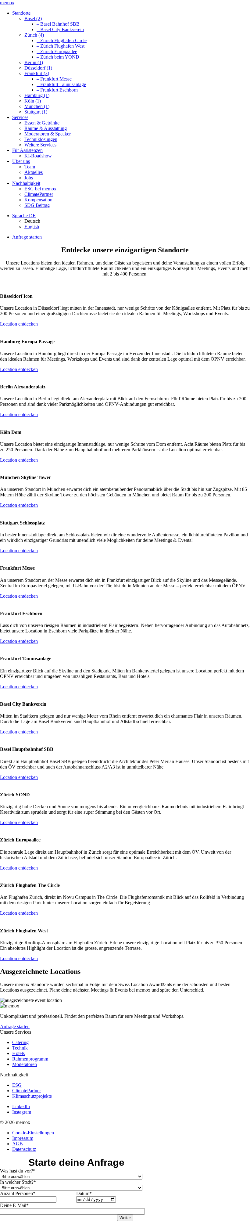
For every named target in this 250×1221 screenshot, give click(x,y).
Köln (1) (32, 100)
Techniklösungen (40, 139)
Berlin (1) (33, 62)
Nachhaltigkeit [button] (26, 183)
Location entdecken (19, 323)
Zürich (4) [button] (34, 35)
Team (29, 166)
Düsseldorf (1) (38, 67)
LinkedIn (21, 1106)
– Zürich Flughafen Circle (62, 40)
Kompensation (38, 199)
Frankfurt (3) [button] (36, 73)
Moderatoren (24, 1064)
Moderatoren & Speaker (47, 133)
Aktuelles (33, 172)
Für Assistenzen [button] (27, 150)
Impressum (22, 1138)
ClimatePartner (38, 194)
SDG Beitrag (37, 205)
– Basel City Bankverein (60, 29)
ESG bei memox (40, 188)
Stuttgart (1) (35, 111)
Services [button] (20, 117)
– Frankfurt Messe (54, 78)
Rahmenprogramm (30, 1058)
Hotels (18, 1053)
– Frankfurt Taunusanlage (61, 84)
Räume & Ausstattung (45, 128)
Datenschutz (24, 1149)
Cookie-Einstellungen (33, 1132)
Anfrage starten (27, 237)
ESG (17, 1085)
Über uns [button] (21, 161)
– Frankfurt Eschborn (57, 89)
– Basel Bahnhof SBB (58, 24)
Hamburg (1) (36, 95)
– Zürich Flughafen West (60, 46)
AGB (17, 1143)
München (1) (36, 106)
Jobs (28, 177)
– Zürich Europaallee (57, 51)
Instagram (21, 1112)
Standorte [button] (21, 13)
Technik (20, 1047)
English (31, 226)
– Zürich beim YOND (58, 56)
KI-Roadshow (38, 155)
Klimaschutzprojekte (32, 1096)
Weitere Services (40, 144)
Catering (20, 1042)
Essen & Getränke (41, 122)
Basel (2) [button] (33, 18)
